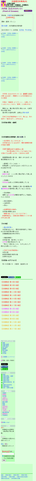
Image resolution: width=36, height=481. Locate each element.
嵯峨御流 (5, 188)
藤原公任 (10, 149)
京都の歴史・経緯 (8, 376)
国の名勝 (4, 26)
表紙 (3, 342)
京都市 (9, 15)
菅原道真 (5, 182)
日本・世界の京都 (8, 387)
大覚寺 (30, 94)
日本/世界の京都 (15, 478)
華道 (3, 403)
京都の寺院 (6, 380)
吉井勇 (4, 242)
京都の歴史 (4, 476)
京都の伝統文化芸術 (22, 476)
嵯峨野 (25, 94)
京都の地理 (5, 344)
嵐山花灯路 (7, 227)
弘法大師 (11, 195)
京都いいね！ (6, 422)
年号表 (4, 353)
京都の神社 (6, 379)
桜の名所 (26, 112)
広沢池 (21, 30)
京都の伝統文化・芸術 (8, 382)
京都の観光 (5, 345)
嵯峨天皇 (5, 174)
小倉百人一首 (19, 149)
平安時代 (5, 415)
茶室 (5, 201)
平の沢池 (28, 30)
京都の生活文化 (7, 384)
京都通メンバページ (9, 357)
